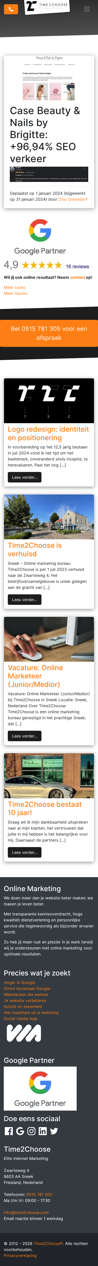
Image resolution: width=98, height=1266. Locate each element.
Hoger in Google (19, 982)
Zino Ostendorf (73, 199)
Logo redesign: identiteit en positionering (48, 433)
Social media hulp (20, 1018)
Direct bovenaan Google (27, 988)
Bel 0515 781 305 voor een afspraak (49, 333)
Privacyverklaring (20, 1255)
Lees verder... (24, 477)
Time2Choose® (48, 1243)
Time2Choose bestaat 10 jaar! (45, 808)
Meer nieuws (16, 293)
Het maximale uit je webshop (31, 1012)
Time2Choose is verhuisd (35, 549)
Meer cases (14, 287)
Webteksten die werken (26, 994)
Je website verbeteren (25, 1000)
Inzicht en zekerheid (23, 1006)
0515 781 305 (39, 1194)
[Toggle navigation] (87, 9)
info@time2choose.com (26, 1212)
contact (77, 277)
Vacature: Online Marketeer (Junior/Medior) (35, 676)
